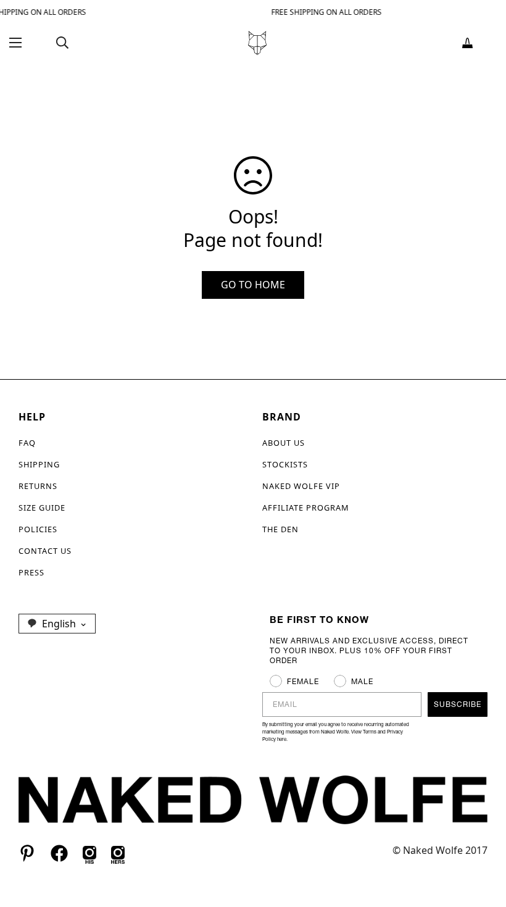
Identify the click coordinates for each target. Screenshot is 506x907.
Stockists (285, 464)
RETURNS (38, 485)
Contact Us (45, 550)
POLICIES (38, 529)
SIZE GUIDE (42, 507)
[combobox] (57, 623)
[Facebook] (59, 853)
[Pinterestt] (27, 853)
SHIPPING (39, 464)
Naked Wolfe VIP (301, 485)
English (59, 623)
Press (31, 572)
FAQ (27, 442)
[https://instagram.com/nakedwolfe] (118, 853)
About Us (283, 442)
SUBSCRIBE (457, 704)
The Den (280, 529)
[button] (467, 43)
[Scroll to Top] (482, 839)
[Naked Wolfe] (257, 43)
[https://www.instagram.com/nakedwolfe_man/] (89, 853)
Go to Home (253, 284)
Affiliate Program (305, 507)
